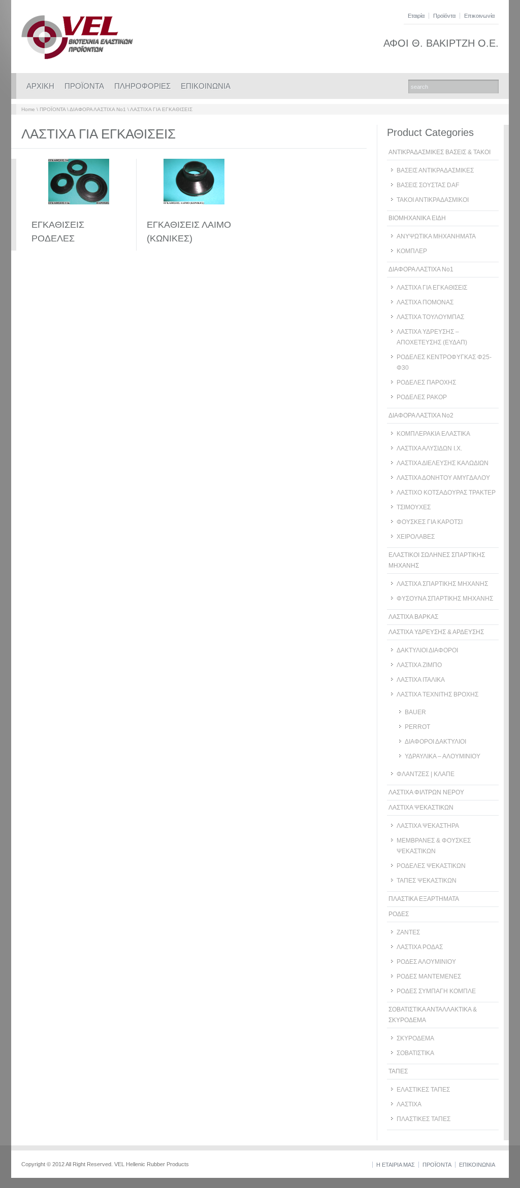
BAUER (415, 712)
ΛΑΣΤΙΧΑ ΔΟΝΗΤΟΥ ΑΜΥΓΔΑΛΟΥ (443, 477)
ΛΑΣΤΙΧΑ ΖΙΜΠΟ (419, 665)
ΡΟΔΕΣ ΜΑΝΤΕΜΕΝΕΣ (429, 976)
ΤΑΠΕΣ (398, 1071)
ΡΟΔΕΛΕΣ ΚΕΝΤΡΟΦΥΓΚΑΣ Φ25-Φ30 (444, 362)
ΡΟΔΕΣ (398, 914)
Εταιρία (416, 16)
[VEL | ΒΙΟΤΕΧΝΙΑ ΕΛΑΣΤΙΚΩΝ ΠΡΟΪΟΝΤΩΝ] (77, 57)
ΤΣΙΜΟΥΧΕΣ (414, 507)
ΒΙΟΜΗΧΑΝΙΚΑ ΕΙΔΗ (417, 218)
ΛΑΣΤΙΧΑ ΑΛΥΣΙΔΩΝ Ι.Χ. (429, 448)
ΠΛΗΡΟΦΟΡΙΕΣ (142, 86)
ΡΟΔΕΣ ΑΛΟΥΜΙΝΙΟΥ (426, 961)
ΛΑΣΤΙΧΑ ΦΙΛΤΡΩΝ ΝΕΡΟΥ (426, 792)
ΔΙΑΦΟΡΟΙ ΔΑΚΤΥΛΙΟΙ (435, 741)
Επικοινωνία (479, 16)
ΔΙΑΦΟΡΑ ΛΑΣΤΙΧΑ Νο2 (420, 415)
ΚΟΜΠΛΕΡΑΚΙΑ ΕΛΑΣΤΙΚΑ (433, 433)
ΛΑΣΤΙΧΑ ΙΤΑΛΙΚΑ (421, 679)
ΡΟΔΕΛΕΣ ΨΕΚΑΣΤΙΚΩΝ (431, 865)
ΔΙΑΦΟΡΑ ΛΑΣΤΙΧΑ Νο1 (98, 109)
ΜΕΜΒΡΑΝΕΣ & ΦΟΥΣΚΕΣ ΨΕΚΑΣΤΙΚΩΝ (434, 846)
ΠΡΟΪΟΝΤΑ (84, 86)
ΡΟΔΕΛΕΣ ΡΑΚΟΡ (422, 397)
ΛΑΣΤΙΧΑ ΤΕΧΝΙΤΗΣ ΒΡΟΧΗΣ (437, 694)
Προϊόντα (444, 16)
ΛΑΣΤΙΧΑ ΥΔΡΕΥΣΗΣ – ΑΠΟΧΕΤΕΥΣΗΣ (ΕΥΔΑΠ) (432, 337)
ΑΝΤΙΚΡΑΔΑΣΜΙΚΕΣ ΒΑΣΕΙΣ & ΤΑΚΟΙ (439, 152)
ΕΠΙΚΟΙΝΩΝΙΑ (206, 86)
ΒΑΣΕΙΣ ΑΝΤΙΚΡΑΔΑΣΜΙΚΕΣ (435, 170)
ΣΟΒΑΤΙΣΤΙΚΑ (415, 1053)
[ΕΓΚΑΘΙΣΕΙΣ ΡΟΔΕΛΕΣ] (78, 212)
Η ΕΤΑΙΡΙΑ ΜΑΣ (395, 1165)
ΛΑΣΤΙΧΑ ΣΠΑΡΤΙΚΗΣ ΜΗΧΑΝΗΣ (442, 583)
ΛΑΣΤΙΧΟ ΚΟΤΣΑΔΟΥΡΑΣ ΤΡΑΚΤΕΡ (446, 492)
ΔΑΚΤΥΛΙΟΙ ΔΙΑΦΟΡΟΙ (427, 650)
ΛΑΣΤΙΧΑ (409, 1104)
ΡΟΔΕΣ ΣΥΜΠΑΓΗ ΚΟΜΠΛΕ (436, 991)
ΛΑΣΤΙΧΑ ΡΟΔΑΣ (420, 947)
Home (28, 109)
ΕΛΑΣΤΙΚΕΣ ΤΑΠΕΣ (423, 1089)
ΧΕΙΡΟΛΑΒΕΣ (416, 536)
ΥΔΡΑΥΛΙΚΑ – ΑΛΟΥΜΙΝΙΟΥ (442, 756)
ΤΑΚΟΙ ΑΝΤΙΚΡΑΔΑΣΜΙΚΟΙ (433, 199)
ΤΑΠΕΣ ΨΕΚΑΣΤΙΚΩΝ (427, 880)
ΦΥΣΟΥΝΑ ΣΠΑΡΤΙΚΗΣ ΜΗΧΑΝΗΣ (445, 598)
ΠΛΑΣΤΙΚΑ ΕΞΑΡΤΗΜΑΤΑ (423, 898)
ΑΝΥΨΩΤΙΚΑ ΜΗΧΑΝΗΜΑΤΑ (436, 236)
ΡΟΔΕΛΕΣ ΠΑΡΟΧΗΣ (426, 382)
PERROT (417, 726)
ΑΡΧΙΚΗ (40, 86)
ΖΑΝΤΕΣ (408, 932)
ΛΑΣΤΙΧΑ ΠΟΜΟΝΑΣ (425, 302)
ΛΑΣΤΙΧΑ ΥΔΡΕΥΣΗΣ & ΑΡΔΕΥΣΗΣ (436, 632)
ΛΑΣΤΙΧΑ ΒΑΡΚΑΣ (413, 616)
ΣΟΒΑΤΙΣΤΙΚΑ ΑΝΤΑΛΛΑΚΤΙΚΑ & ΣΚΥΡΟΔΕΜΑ (432, 1015)
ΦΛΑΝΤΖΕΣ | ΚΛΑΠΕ (425, 774)
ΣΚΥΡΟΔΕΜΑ (415, 1038)
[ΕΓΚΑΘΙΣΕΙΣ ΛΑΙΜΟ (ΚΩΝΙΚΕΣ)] (194, 212)
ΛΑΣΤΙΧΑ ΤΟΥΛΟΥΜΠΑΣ (430, 317)
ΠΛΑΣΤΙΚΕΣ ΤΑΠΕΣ (423, 1119)
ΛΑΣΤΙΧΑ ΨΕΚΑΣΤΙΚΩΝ (420, 807)
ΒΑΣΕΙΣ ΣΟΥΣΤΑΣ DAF (428, 185)
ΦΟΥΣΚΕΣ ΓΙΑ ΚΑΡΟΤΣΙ (430, 522)
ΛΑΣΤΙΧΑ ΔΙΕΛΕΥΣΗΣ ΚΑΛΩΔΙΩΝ (443, 463)
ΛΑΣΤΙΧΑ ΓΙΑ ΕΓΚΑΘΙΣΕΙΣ (161, 109)
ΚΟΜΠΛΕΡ (412, 251)
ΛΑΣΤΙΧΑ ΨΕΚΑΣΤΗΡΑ (428, 825)
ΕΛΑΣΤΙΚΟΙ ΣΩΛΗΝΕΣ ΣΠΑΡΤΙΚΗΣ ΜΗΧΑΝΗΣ (436, 560)
